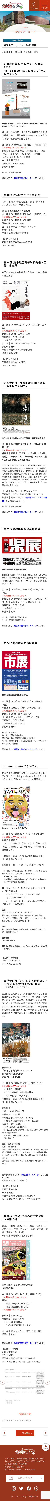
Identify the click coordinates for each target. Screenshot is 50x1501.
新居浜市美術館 (9, 1189)
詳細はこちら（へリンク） (23, 178)
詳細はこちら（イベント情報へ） (28, 946)
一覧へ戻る (25, 1433)
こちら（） (28, 1174)
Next (47, 1382)
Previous (2, 1382)
